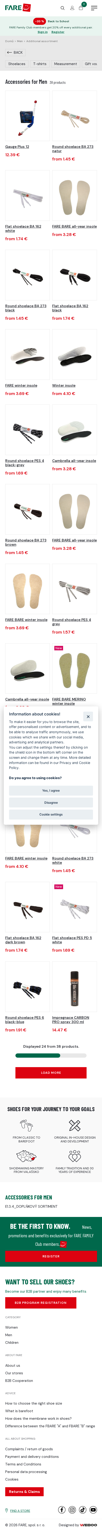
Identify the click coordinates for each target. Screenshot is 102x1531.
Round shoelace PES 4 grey (71, 622)
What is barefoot (19, 1411)
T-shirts (39, 64)
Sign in (43, 32)
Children (12, 1342)
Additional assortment (42, 41)
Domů (9, 41)
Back (18, 52)
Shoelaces (16, 64)
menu (94, 8)
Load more (51, 1073)
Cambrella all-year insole (74, 461)
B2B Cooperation (19, 1380)
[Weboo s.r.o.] (88, 1525)
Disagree (51, 802)
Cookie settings (51, 814)
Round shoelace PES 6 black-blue (24, 1020)
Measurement (65, 64)
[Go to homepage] (18, 10)
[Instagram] (72, 1512)
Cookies (12, 1479)
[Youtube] (93, 1512)
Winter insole (63, 385)
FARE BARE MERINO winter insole (69, 701)
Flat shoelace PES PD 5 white (72, 940)
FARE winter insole (21, 385)
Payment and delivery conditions (32, 1456)
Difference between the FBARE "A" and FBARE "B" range (50, 1426)
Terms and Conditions (23, 1464)
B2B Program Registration (41, 1303)
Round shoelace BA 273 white (72, 860)
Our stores (14, 1373)
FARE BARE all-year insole (74, 226)
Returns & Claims (24, 1491)
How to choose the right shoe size (33, 1403)
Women (11, 1327)
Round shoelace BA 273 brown (25, 542)
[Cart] (81, 8)
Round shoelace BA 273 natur (72, 149)
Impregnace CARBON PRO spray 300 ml (70, 1020)
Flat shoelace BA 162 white (23, 228)
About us (12, 1365)
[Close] (88, 716)
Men (20, 41)
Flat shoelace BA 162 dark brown (23, 940)
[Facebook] (61, 1512)
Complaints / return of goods (29, 1449)
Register (58, 32)
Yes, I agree (51, 790)
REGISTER (51, 1256)
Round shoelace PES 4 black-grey (24, 463)
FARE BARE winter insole (26, 620)
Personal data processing (26, 1471)
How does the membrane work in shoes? (38, 1418)
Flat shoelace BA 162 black (70, 308)
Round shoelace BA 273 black (25, 308)
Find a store (20, 1511)
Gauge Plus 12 (17, 147)
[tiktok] (82, 1512)
